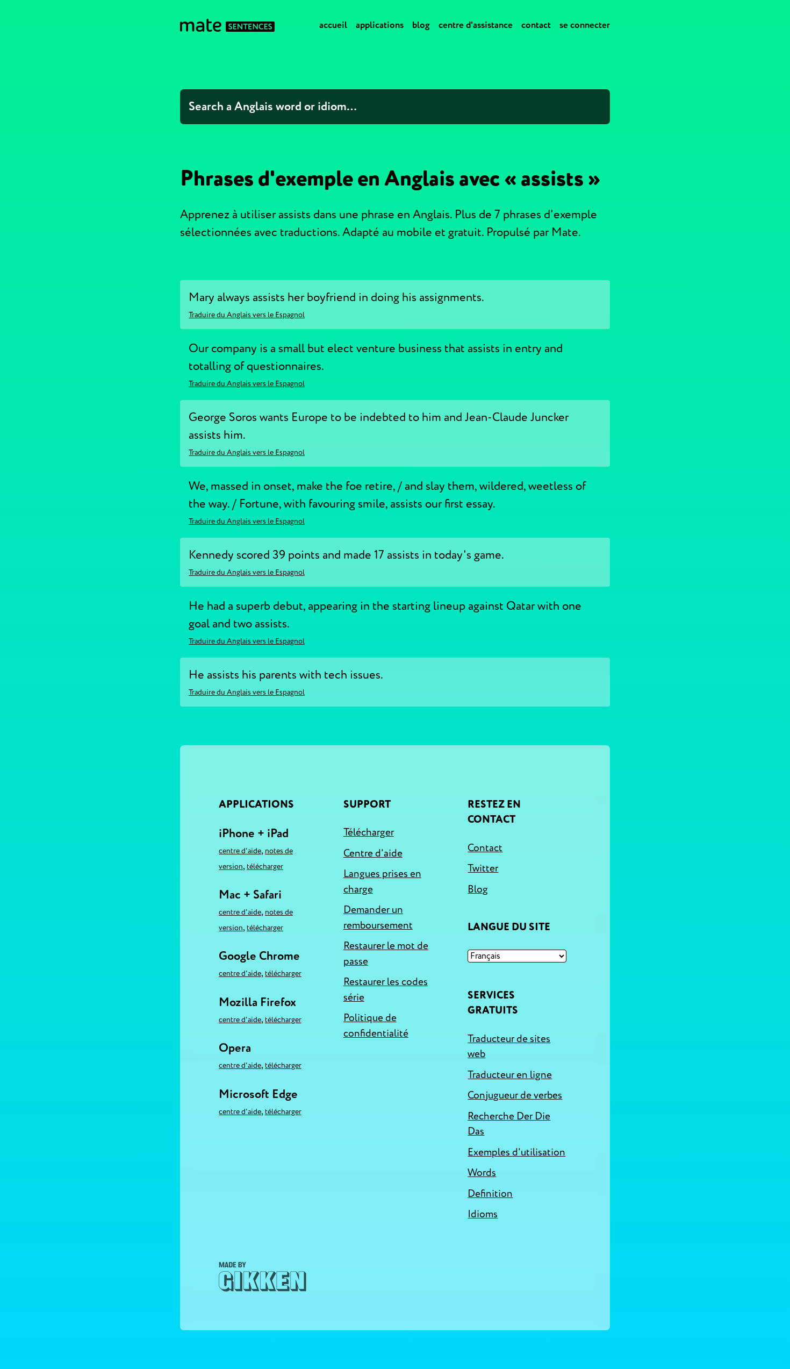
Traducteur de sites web (509, 1046)
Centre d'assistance (476, 25)
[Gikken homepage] (262, 1277)
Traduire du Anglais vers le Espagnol (247, 314)
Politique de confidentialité (375, 1025)
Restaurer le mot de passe (385, 953)
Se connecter (584, 25)
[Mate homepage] (227, 25)
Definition (490, 1193)
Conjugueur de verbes (515, 1095)
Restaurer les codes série (385, 989)
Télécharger (265, 866)
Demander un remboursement (378, 917)
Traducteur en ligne (510, 1074)
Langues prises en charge (382, 881)
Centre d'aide (240, 850)
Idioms (483, 1214)
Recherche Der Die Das (509, 1124)
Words (482, 1172)
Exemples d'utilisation (516, 1152)
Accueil (333, 25)
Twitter (483, 868)
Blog (421, 25)
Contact (536, 25)
